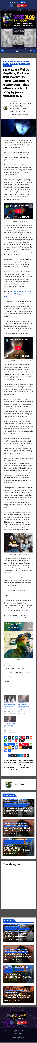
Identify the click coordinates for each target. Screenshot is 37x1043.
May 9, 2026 (10, 1000)
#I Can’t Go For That (16, 106)
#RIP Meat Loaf (24, 114)
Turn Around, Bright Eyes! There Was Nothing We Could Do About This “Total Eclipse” (23, 706)
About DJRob (20, 1037)
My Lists (17, 823)
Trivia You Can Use (24, 63)
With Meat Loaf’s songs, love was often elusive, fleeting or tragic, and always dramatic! (9, 706)
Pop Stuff (6, 63)
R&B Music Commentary (11, 803)
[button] (31, 51)
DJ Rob (14, 101)
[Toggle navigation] (17, 51)
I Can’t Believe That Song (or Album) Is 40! (15, 799)
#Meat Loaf (13, 111)
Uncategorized (7, 65)
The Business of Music (24, 803)
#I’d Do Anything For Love (18, 108)
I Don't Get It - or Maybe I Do (21, 61)
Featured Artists (8, 61)
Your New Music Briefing (20, 806)
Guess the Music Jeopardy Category (14, 840)
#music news (14, 114)
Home (14, 1037)
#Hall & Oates (26, 103)
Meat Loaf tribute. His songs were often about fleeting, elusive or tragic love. (17, 294)
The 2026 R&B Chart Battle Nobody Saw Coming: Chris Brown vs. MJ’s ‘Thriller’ (18, 810)
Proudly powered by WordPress (13, 1031)
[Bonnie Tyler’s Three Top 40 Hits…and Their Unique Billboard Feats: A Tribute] (10, 719)
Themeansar (18, 1033)
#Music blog (21, 111)
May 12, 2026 (10, 959)
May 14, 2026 (10, 939)
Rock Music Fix (14, 63)
